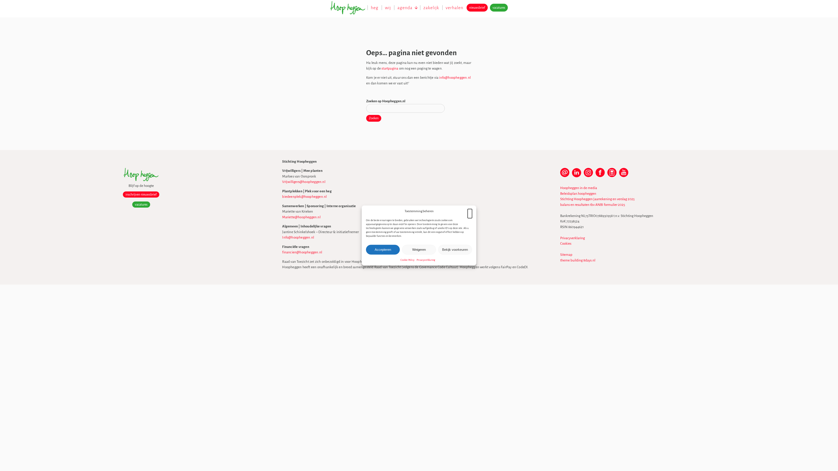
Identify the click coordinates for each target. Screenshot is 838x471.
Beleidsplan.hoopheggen (578, 193)
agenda (404, 7)
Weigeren (419, 249)
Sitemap (566, 254)
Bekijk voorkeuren (455, 249)
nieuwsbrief (477, 7)
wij (388, 7)
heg (374, 7)
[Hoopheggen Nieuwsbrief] (611, 174)
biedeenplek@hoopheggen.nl (304, 196)
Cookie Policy (407, 259)
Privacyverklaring (426, 259)
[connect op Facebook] (600, 174)
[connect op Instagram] (588, 174)
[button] (470, 211)
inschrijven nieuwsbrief (141, 194)
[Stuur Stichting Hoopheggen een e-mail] (564, 174)
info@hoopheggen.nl (455, 77)
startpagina (389, 68)
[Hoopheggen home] (348, 10)
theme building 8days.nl (577, 260)
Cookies (565, 243)
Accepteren (383, 249)
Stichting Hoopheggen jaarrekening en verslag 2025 (597, 199)
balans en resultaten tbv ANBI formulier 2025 (592, 204)
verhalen (454, 7)
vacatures (499, 7)
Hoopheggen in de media (578, 188)
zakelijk (431, 7)
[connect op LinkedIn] (576, 174)
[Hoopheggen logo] (141, 180)
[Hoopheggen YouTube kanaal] (623, 174)
